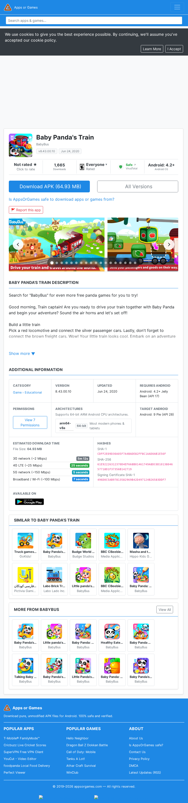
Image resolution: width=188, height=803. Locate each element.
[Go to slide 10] (96, 263)
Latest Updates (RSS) (145, 772)
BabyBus (42, 144)
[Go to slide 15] (120, 263)
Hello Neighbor (77, 738)
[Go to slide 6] (76, 263)
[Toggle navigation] (177, 7)
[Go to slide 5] (71, 263)
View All (165, 609)
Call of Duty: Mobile (80, 752)
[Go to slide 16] (125, 263)
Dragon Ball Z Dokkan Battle (87, 745)
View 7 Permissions (30, 422)
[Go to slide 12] (106, 263)
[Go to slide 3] (61, 263)
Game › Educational (27, 392)
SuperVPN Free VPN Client (23, 752)
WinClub (72, 772)
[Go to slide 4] (66, 263)
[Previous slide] (18, 244)
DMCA (133, 766)
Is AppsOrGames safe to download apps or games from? (61, 199)
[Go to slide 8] (86, 263)
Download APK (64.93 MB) (50, 186)
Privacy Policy (139, 759)
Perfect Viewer (14, 772)
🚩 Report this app (26, 210)
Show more (19, 353)
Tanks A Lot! (75, 759)
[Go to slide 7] (81, 263)
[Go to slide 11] (101, 263)
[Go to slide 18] (135, 263)
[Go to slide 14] (115, 263)
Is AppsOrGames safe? (146, 745)
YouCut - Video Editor (20, 759)
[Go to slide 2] (57, 263)
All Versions (138, 186)
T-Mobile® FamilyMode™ (22, 738)
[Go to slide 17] (130, 263)
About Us (136, 738)
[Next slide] (169, 244)
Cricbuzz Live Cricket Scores (25, 745)
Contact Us (137, 752)
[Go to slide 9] (91, 263)
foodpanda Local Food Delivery (27, 766)
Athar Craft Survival (81, 766)
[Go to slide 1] (52, 263)
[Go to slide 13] (110, 263)
